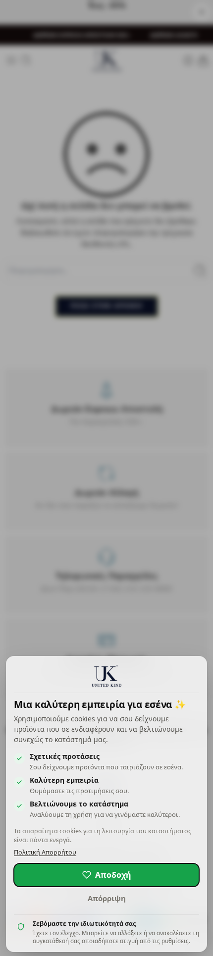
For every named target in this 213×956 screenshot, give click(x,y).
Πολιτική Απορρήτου (45, 852)
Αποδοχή (113, 874)
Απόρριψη (107, 898)
